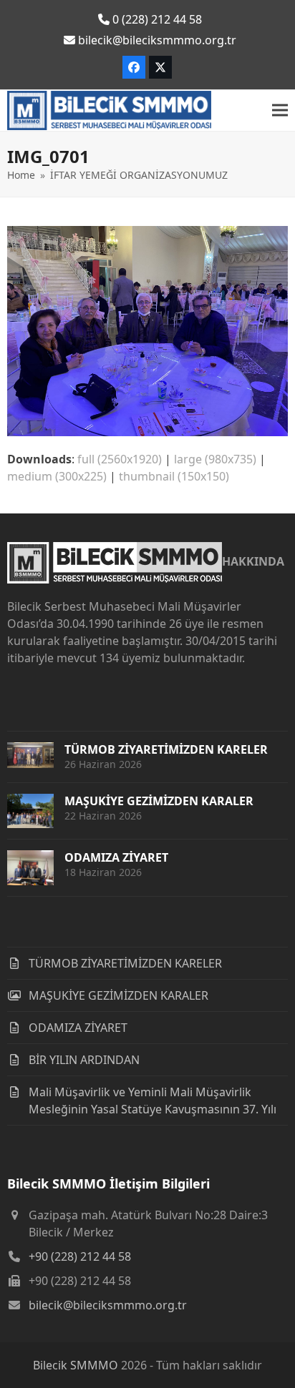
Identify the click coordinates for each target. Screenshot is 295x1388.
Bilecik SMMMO (75, 1365)
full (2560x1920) (119, 459)
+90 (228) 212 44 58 (80, 1256)
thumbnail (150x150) (174, 476)
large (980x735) (215, 459)
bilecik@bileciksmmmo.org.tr (108, 1305)
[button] (280, 110)
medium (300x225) (57, 476)
